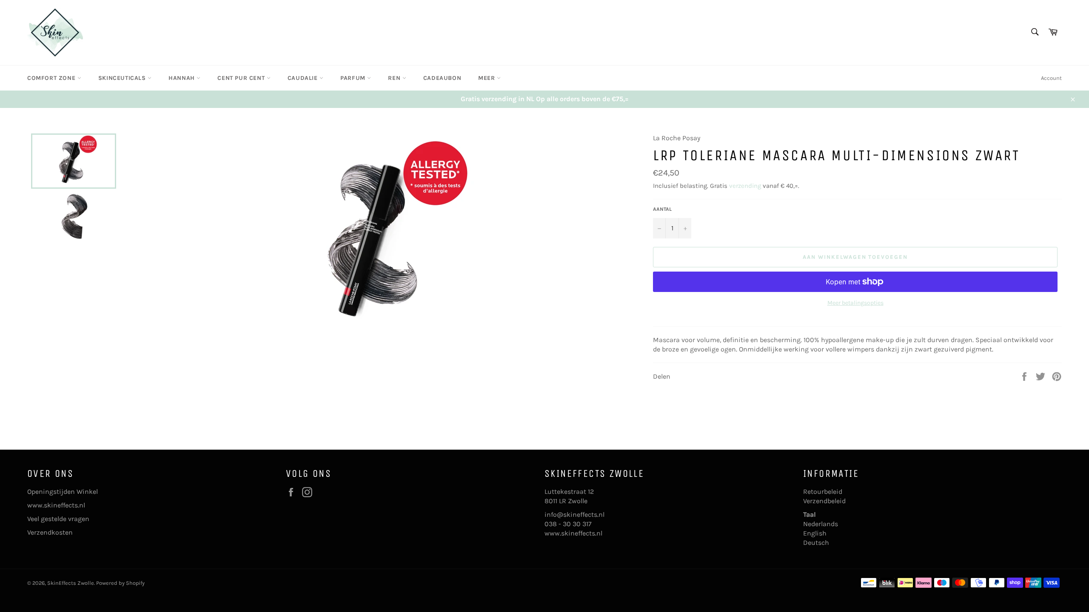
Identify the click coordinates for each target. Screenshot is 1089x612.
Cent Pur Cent (241, 78)
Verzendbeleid (824, 501)
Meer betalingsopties (855, 302)
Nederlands (820, 524)
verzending (745, 186)
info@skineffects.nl (574, 514)
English (815, 533)
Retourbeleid (822, 491)
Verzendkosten (50, 532)
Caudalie (303, 78)
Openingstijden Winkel (62, 491)
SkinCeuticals (123, 78)
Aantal (662, 209)
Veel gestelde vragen (58, 519)
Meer (487, 78)
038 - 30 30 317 (568, 524)
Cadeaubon (442, 78)
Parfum (353, 78)
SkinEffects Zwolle (70, 583)
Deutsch (816, 542)
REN (395, 78)
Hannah (182, 78)
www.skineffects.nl (56, 505)
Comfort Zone (52, 78)
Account (1051, 78)
